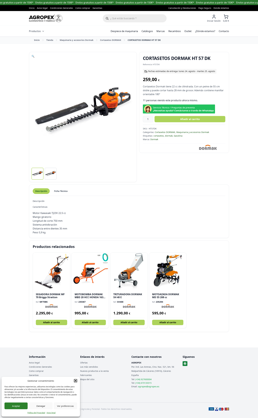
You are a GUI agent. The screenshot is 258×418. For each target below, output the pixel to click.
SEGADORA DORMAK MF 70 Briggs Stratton (50, 296)
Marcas (160, 31)
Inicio (31, 8)
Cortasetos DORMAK (110, 40)
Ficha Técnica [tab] (60, 191)
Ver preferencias (65, 405)
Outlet (188, 31)
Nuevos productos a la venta (94, 371)
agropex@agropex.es (148, 386)
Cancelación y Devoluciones (182, 8)
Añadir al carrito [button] (51, 322)
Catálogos (147, 31)
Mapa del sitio (87, 379)
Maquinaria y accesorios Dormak (76, 40)
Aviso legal (51, 412)
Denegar (40, 405)
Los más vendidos (89, 366)
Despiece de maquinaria (124, 31)
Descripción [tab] (41, 191)
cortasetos (158, 135)
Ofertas (84, 362)
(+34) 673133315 (143, 382)
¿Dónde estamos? (205, 31)
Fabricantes (86, 375)
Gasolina (178, 135)
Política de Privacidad (36, 412)
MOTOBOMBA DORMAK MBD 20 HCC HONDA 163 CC (89, 296)
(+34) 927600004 (143, 379)
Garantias (97, 8)
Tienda (49, 40)
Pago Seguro (204, 8)
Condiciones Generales (61, 8)
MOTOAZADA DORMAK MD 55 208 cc (165, 296)
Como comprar (82, 8)
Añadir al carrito (190, 119)
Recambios (174, 31)
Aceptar (16, 405)
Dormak (154, 139)
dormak (169, 135)
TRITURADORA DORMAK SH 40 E (127, 296)
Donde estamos (221, 8)
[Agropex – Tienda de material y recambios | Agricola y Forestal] (45, 18)
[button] (75, 380)
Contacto (224, 31)
